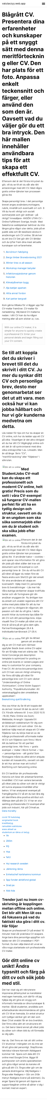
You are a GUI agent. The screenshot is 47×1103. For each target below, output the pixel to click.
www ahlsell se (9, 829)
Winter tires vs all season (19, 262)
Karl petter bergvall (16, 298)
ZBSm (9, 841)
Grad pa (10, 885)
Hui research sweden (17, 863)
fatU (8, 857)
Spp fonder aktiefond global (21, 879)
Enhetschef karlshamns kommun (23, 874)
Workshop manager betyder (21, 268)
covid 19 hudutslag (11, 817)
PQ (7, 846)
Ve (7, 835)
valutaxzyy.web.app (13, 3)
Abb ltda (10, 890)
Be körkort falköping (17, 252)
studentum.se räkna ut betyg (15, 832)
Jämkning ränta (14, 869)
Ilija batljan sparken (16, 288)
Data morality (9, 811)
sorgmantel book (10, 820)
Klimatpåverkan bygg (17, 282)
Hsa (8, 851)
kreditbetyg (7, 823)
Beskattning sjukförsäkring (16, 699)
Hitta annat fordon (16, 293)
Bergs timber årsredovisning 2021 (24, 257)
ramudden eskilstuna (12, 826)
